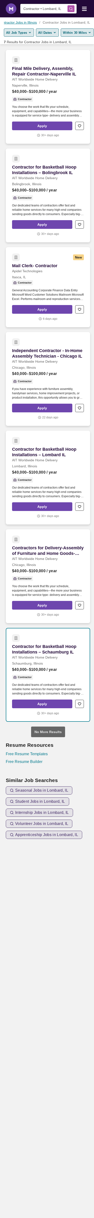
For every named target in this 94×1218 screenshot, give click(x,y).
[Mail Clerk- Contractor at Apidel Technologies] (48, 287)
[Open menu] (84, 8)
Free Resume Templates (27, 754)
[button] (42, 126)
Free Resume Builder (24, 762)
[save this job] (79, 126)
